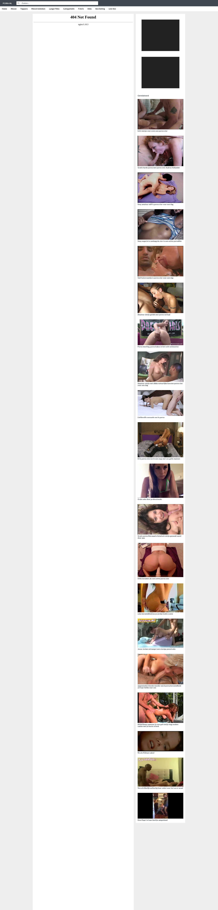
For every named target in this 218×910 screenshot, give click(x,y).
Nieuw (14, 9)
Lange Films (54, 9)
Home (4, 9)
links (90, 9)
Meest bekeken (38, 9)
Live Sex (112, 9)
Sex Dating (100, 9)
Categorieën (68, 9)
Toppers (24, 9)
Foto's (81, 9)
